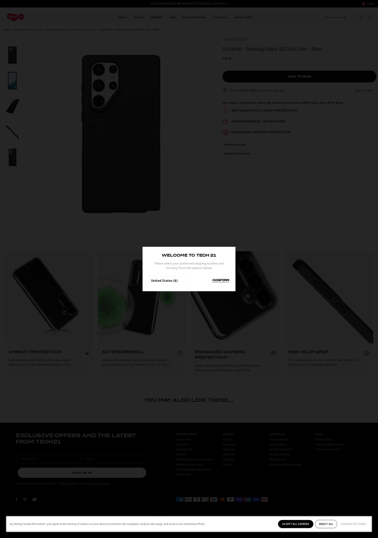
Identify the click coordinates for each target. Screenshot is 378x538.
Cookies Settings (353, 524)
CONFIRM (220, 280)
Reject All (326, 524)
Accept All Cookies (295, 524)
